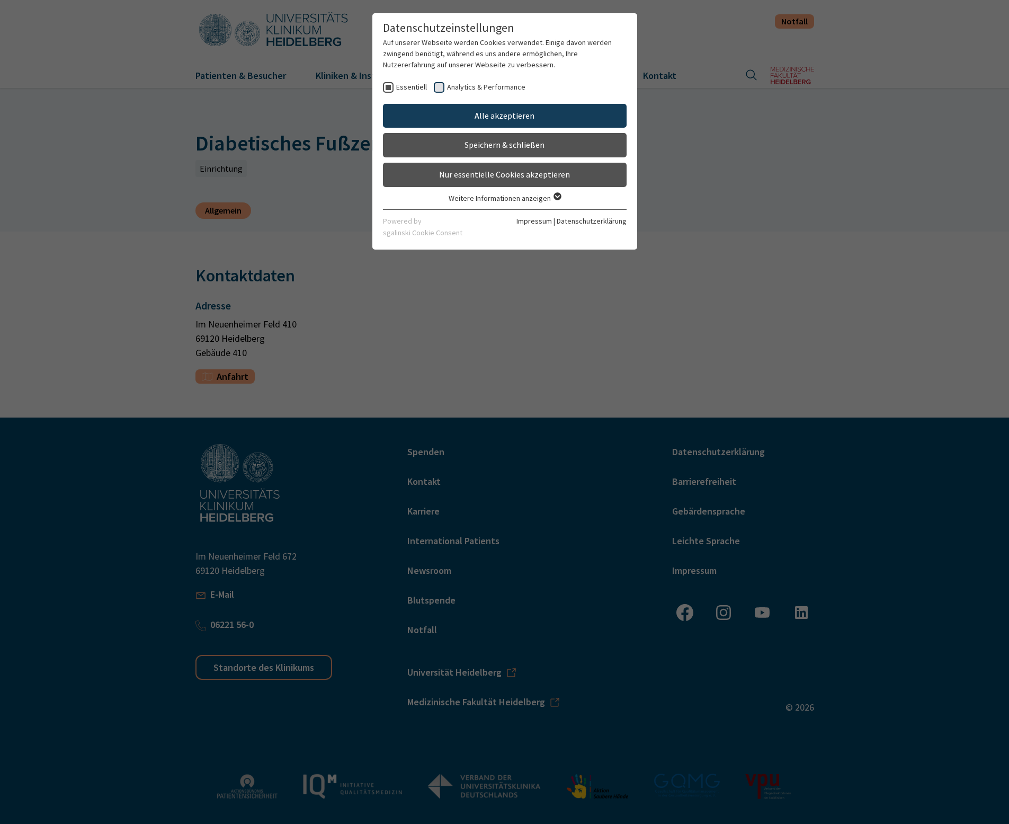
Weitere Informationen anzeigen (500, 198)
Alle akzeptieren (504, 115)
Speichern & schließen (504, 144)
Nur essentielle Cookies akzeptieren (504, 174)
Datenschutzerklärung (592, 221)
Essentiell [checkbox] (411, 87)
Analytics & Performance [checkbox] (486, 87)
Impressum (534, 221)
